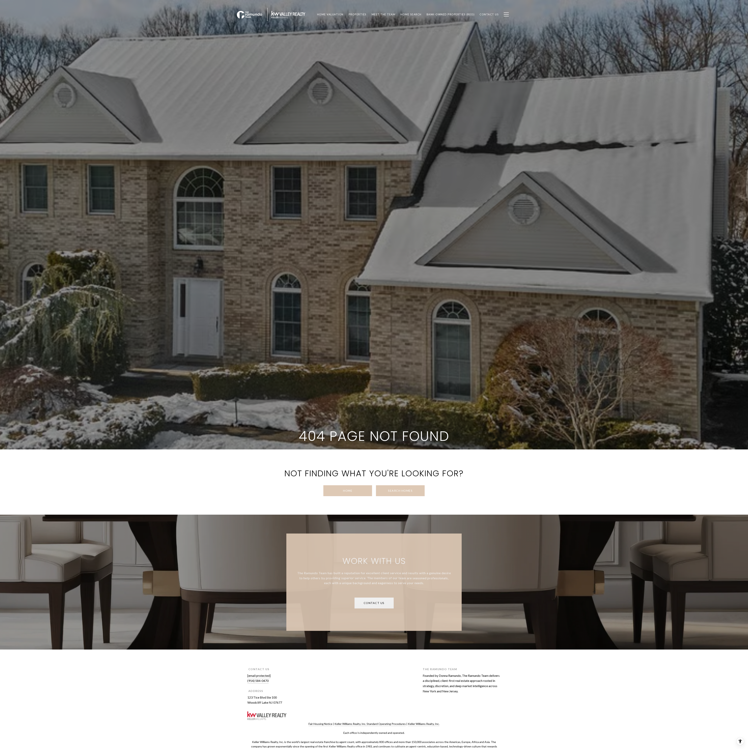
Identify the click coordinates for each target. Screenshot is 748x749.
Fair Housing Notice (320, 723)
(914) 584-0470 (258, 680)
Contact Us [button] (374, 603)
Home (347, 490)
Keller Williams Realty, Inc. (423, 723)
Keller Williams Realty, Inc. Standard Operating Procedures (370, 723)
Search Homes (400, 490)
